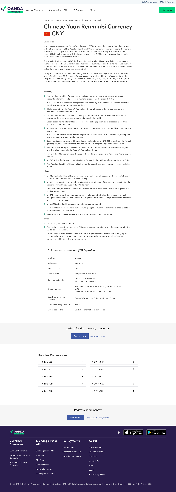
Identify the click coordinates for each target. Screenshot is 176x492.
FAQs (162, 2)
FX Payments (78, 10)
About (92, 10)
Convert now (80, 336)
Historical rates (97, 336)
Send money (76, 417)
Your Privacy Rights (97, 474)
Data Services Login (149, 2)
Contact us (167, 10)
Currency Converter (34, 10)
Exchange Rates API (58, 10)
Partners (170, 2)
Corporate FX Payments (97, 418)
